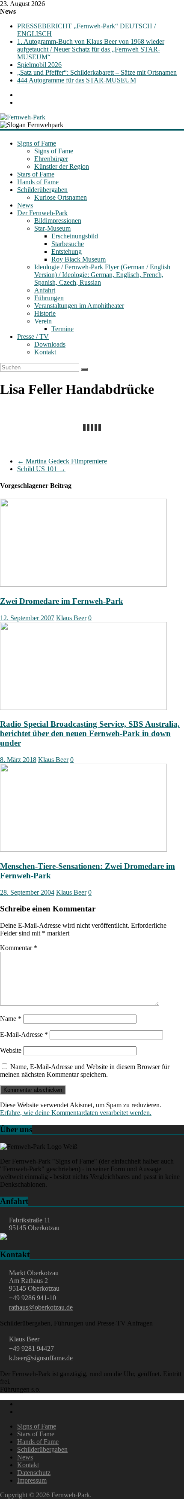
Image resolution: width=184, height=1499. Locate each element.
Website (10, 1050)
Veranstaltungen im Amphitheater (79, 305)
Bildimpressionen (57, 220)
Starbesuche (67, 243)
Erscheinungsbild (74, 236)
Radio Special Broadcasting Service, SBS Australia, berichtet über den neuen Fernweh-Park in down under (90, 733)
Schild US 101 (41, 468)
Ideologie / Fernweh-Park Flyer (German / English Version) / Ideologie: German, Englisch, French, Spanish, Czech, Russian (102, 274)
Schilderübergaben (42, 189)
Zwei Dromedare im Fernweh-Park (61, 601)
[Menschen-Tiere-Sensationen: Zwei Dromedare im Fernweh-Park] (83, 849)
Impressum (32, 1480)
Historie (45, 313)
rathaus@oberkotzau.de (41, 1307)
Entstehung (66, 251)
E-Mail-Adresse (24, 1034)
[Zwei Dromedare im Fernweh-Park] (83, 584)
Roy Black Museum (78, 259)
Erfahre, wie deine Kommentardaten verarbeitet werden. (75, 1112)
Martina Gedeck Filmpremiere (62, 461)
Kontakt (45, 352)
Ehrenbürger (51, 158)
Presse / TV (33, 336)
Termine (62, 328)
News (25, 205)
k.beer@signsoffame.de (41, 1358)
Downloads (49, 344)
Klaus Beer (71, 618)
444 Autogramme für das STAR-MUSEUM (76, 80)
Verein (43, 321)
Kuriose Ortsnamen (60, 197)
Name (10, 1018)
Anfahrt (44, 290)
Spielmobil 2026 (39, 64)
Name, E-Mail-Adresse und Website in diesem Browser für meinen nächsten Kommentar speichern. (84, 1070)
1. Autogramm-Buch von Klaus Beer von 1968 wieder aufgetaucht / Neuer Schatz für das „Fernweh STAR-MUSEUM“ (90, 49)
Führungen (49, 298)
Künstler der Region (61, 166)
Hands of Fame (38, 182)
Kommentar (18, 947)
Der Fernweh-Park (42, 212)
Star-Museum (52, 228)
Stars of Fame (35, 174)
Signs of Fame (36, 143)
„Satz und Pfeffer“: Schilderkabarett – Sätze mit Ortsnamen (97, 72)
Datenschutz (33, 1472)
